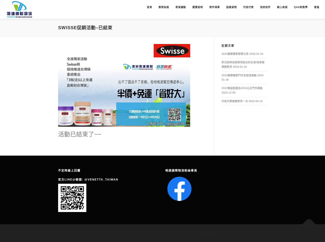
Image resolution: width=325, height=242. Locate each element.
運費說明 (197, 7)
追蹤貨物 (231, 7)
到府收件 (265, 7)
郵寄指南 (164, 7)
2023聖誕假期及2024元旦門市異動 (242, 88)
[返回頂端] (309, 224)
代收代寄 (248, 7)
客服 (316, 7)
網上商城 (282, 7)
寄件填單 (214, 7)
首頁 (149, 7)
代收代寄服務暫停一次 (235, 101)
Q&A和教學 (301, 7)
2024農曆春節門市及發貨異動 (239, 75)
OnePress (207, 232)
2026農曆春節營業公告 (235, 53)
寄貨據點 (180, 7)
